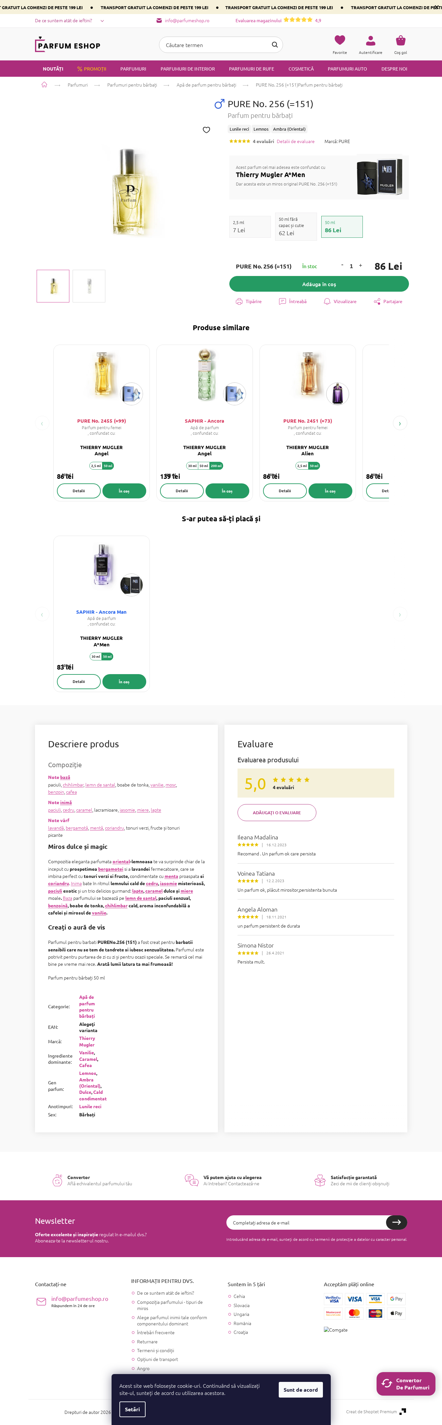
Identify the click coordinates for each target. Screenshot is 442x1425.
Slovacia (242, 1305)
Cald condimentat (93, 1095)
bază (65, 777)
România (242, 1323)
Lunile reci (90, 1106)
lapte (156, 809)
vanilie (157, 784)
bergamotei (110, 869)
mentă (96, 827)
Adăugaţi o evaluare (277, 813)
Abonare (396, 1222)
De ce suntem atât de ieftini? (63, 20)
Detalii (79, 491)
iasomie (127, 809)
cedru (68, 809)
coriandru (114, 827)
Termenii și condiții (155, 1350)
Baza (67, 898)
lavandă (56, 827)
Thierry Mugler (87, 1041)
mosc (171, 784)
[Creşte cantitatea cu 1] (360, 266)
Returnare (147, 1341)
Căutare (275, 45)
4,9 (278, 20)
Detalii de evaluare (296, 141)
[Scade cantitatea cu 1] (342, 264)
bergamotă (77, 827)
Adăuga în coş (319, 283)
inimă (66, 802)
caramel (84, 809)
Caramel (88, 1059)
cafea (71, 791)
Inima (76, 883)
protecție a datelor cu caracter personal (371, 1239)
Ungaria (241, 1314)
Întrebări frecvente (156, 1332)
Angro (143, 1368)
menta (171, 876)
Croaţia (241, 1332)
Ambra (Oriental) (89, 1083)
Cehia (239, 1296)
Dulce (85, 1092)
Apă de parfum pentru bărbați (87, 1006)
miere (143, 809)
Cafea (85, 1065)
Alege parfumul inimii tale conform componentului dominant (172, 1320)
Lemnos (87, 1073)
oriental (121, 861)
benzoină (58, 905)
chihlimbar (73, 784)
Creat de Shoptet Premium (371, 1412)
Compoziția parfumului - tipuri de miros (170, 1305)
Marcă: (337, 141)
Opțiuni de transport (157, 1359)
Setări (132, 1409)
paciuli (54, 809)
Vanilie (86, 1052)
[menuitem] (49, 68)
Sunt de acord (301, 1389)
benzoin (56, 791)
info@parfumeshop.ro (79, 1301)
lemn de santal (100, 784)
